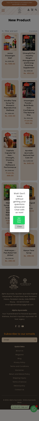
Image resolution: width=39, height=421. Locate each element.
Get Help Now (19, 220)
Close (19, 226)
